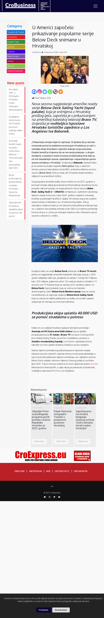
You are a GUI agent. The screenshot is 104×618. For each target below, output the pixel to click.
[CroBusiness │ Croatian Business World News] (17, 4)
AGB (48, 471)
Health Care (13, 41)
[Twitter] (44, 91)
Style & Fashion (15, 71)
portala (94, 364)
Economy (12, 37)
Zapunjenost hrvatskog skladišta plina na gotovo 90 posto (16, 209)
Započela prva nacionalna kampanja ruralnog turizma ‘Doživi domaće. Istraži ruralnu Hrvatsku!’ (85, 420)
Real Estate (13, 56)
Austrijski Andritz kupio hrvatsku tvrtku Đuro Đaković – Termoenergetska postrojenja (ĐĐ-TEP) (16, 154)
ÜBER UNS (19, 471)
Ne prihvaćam (61, 610)
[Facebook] (34, 91)
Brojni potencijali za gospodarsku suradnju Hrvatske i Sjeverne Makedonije (15, 185)
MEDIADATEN (80, 471)
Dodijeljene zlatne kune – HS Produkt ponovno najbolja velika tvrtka (15, 125)
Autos (10, 61)
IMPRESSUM (35, 471)
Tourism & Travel (15, 32)
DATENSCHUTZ (62, 471)
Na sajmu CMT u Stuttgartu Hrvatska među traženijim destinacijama (15, 99)
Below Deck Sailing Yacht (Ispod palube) (63, 109)
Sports (10, 66)
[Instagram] (39, 91)
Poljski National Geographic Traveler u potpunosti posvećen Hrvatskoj (62, 418)
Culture (10, 51)
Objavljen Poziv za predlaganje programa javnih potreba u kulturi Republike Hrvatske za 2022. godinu (41, 420)
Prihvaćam (43, 610)
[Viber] (55, 91)
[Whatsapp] (50, 91)
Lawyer (10, 46)
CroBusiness (48, 52)
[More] (60, 91)
